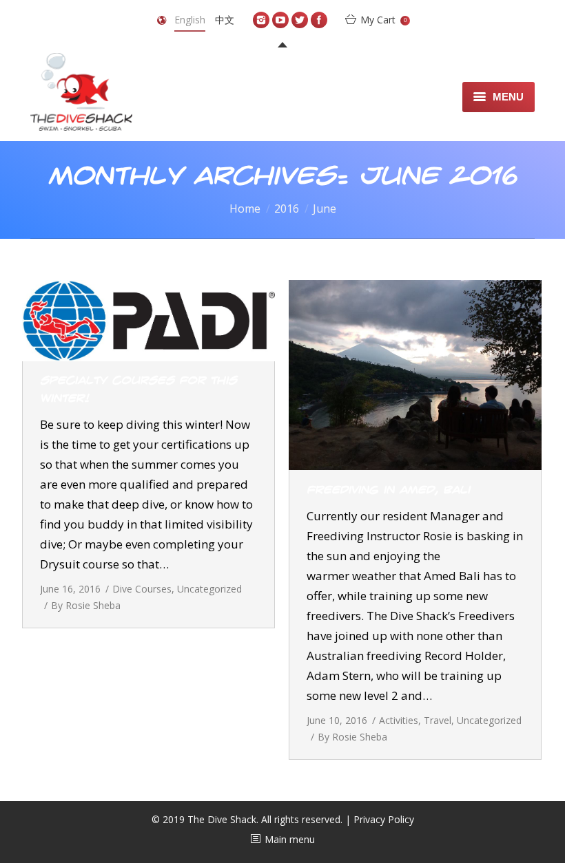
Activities (398, 720)
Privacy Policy (383, 819)
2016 (286, 208)
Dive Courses (142, 588)
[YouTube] (280, 20)
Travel (437, 720)
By (86, 605)
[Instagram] (261, 20)
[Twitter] (299, 20)
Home (244, 208)
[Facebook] (319, 20)
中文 (224, 19)
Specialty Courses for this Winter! (138, 389)
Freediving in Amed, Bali (388, 490)
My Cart (383, 19)
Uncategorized (209, 588)
